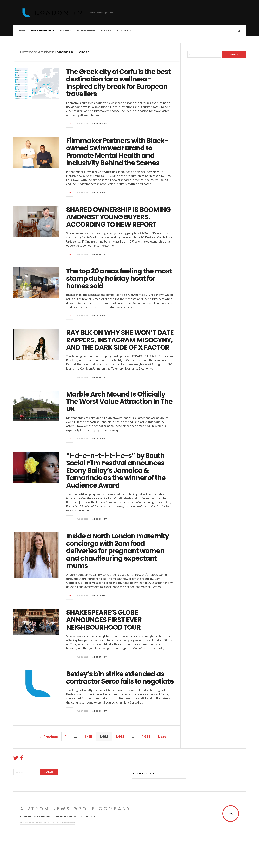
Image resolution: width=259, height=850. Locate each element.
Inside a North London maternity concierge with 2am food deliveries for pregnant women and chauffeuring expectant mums (117, 550)
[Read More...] (69, 123)
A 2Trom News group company (75, 808)
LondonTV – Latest (42, 30)
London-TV (100, 124)
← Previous (48, 736)
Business (65, 30)
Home (22, 30)
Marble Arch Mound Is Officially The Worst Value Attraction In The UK (119, 401)
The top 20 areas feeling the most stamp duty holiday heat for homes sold (118, 278)
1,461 (88, 736)
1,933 (146, 736)
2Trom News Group (66, 822)
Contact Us (124, 30)
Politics (106, 30)
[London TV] (52, 12)
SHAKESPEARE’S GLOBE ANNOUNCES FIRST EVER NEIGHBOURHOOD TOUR (104, 620)
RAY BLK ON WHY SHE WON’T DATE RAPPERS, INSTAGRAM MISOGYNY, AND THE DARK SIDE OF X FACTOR (120, 340)
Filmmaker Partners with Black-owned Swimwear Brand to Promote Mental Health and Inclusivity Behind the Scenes (117, 152)
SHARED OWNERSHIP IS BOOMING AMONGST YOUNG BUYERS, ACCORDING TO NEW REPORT (118, 217)
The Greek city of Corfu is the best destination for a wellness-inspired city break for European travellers (118, 83)
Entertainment (86, 30)
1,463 (120, 736)
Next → (164, 736)
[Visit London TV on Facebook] (21, 758)
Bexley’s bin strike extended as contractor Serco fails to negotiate (120, 677)
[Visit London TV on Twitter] (15, 758)
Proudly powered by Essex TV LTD (34, 822)
